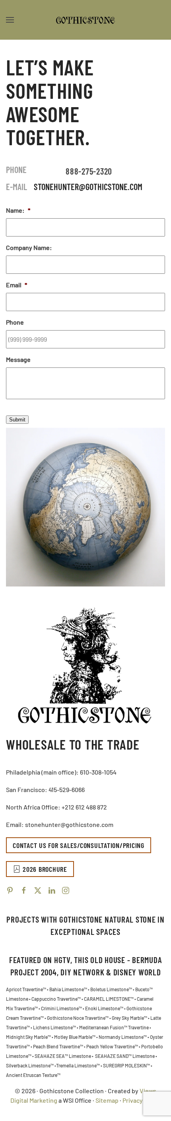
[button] (10, 20)
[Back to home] (85, 20)
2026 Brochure (45, 869)
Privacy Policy (141, 1100)
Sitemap (107, 1100)
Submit (17, 420)
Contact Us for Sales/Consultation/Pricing (78, 845)
